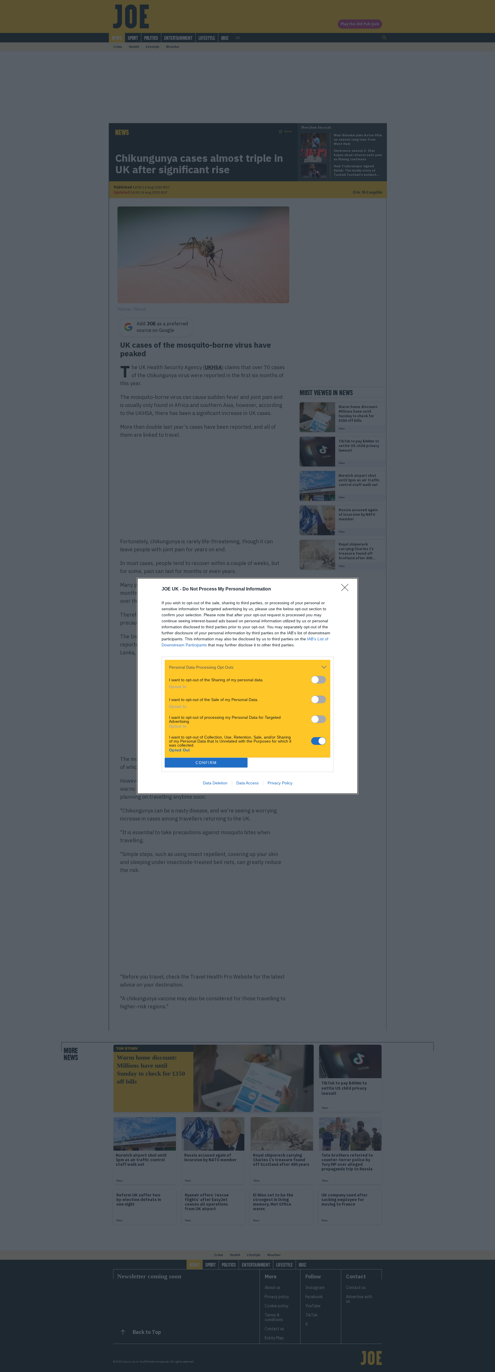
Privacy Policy (280, 783)
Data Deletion (215, 783)
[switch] (318, 680)
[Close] (346, 589)
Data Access (247, 783)
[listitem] (247, 667)
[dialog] (247, 686)
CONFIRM (206, 763)
